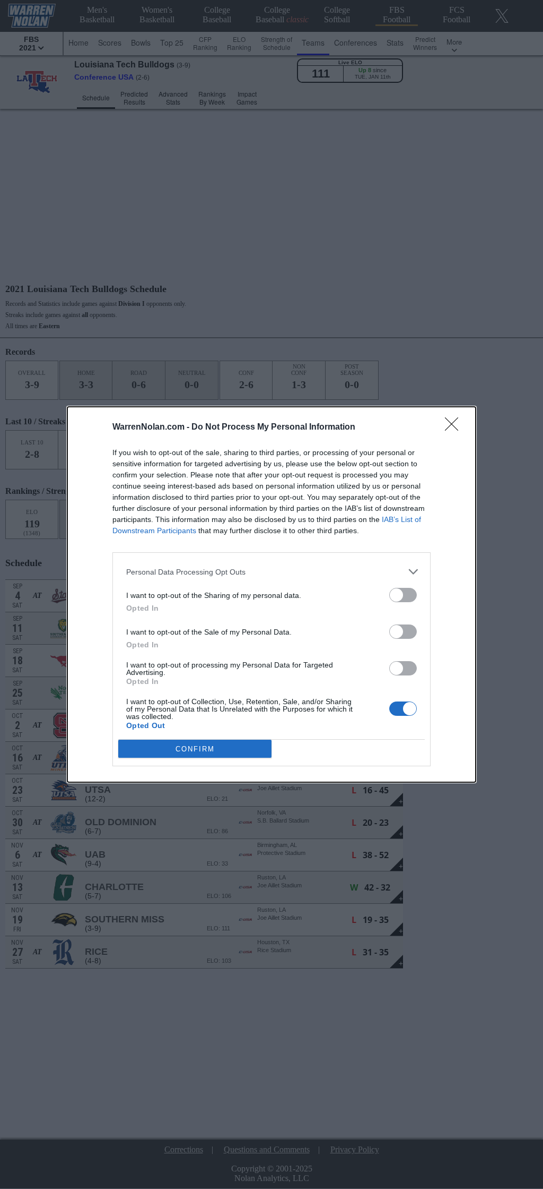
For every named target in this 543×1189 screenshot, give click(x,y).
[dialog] (271, 594)
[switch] (403, 595)
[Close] (455, 427)
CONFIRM (195, 749)
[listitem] (271, 571)
